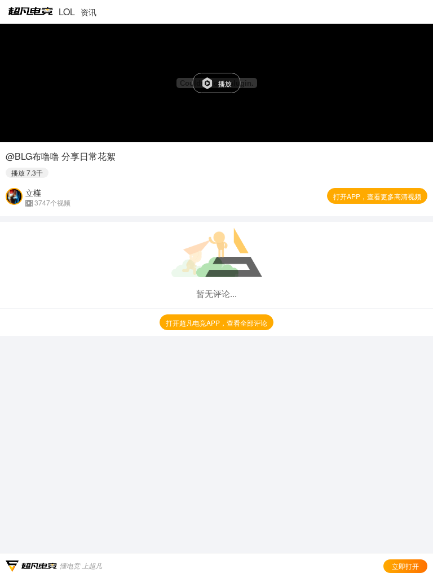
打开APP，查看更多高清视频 (377, 196)
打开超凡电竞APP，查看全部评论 (216, 322)
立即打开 (405, 566)
